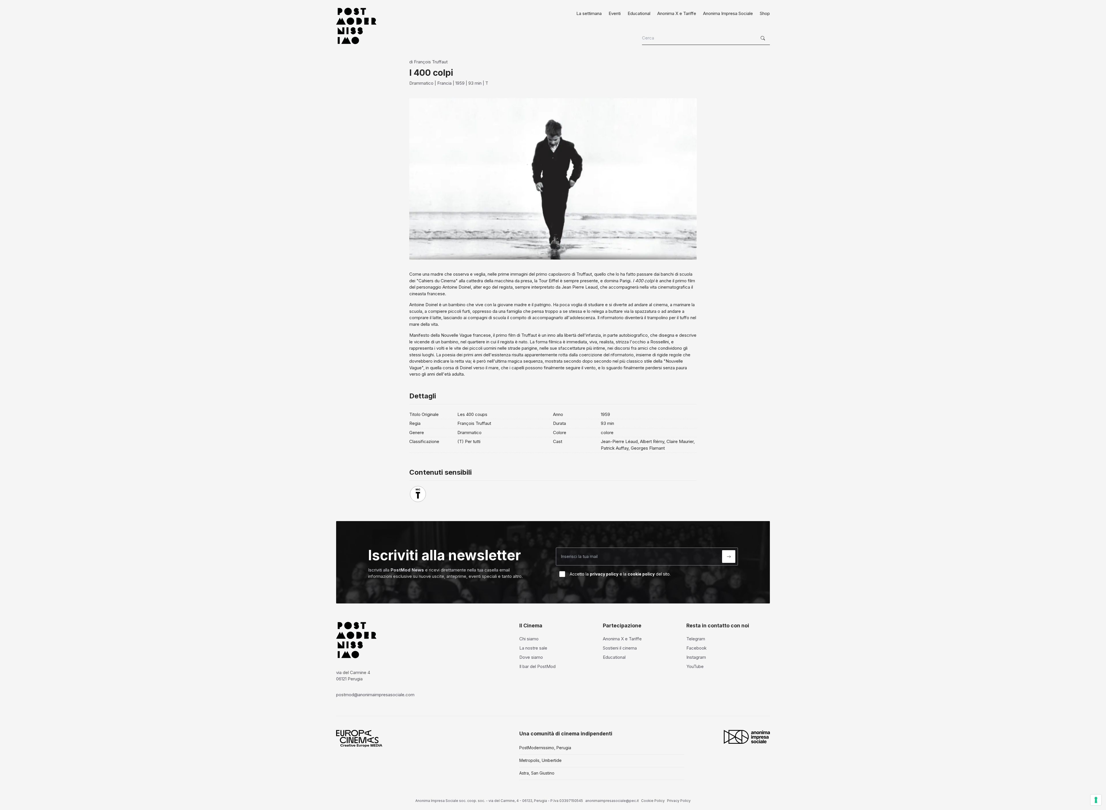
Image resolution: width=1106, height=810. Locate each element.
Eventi (615, 13)
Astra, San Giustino (536, 773)
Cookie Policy (653, 800)
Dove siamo (531, 657)
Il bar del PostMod (537, 666)
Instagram (696, 657)
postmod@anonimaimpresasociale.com (375, 694)
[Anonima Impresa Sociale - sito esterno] (747, 737)
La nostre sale (533, 648)
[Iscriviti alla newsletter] (728, 556)
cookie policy (641, 573)
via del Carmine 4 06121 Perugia (353, 676)
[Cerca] (763, 38)
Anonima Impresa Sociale (728, 13)
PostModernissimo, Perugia (545, 747)
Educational (639, 13)
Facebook (696, 648)
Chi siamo (529, 638)
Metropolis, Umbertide (540, 760)
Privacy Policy (679, 800)
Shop (765, 13)
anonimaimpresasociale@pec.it (612, 800)
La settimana (589, 13)
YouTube (695, 666)
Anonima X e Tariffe (676, 13)
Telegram (695, 638)
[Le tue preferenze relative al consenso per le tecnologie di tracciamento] (1095, 799)
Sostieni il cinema (620, 648)
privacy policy (604, 573)
